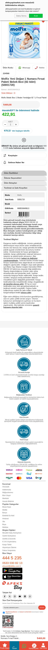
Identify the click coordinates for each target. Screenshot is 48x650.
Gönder (42, 607)
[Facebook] (4, 596)
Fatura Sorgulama (8, 550)
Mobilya (5, 527)
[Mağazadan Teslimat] (24, 386)
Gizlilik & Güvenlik (8, 539)
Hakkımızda (6, 490)
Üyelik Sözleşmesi (9, 536)
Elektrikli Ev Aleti (8, 516)
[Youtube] (20, 596)
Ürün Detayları (10, 183)
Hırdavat (5, 519)
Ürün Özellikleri (11, 173)
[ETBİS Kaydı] (7, 621)
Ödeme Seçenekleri (12, 178)
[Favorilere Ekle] (43, 21)
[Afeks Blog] (12, 585)
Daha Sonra (21, 16)
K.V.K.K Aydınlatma (9, 542)
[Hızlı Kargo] (24, 431)
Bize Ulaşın (6, 495)
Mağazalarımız (7, 492)
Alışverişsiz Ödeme (9, 547)
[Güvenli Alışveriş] (24, 454)
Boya (4, 524)
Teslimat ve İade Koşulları (15, 188)
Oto (3, 521)
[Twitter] (9, 596)
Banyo (4, 513)
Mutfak (4, 510)
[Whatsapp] (30, 596)
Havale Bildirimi (8, 501)
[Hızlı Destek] (24, 409)
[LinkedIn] (25, 596)
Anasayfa (5, 487)
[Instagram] (15, 596)
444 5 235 (12, 557)
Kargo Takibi (6, 545)
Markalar (5, 498)
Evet (36, 16)
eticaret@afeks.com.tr (11, 566)
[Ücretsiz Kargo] (24, 364)
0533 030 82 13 (12, 562)
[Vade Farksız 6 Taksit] (24, 341)
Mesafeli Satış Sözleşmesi (11, 533)
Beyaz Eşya (6, 507)
